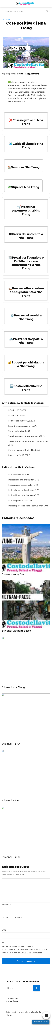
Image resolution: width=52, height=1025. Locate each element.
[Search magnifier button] (47, 11)
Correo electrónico (12, 917)
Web (4, 930)
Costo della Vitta (13, 998)
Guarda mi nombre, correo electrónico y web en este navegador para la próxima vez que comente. (25, 949)
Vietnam (6, 19)
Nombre (6, 905)
